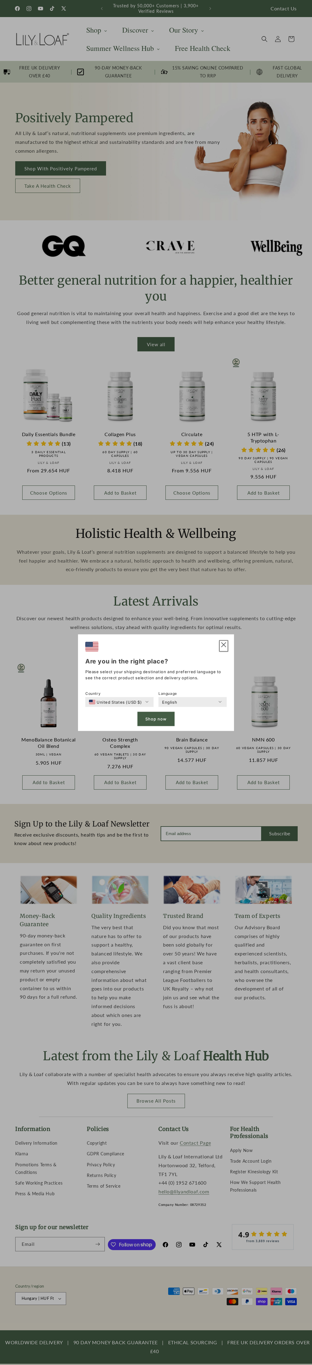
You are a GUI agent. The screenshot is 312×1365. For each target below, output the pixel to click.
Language (167, 693)
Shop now (156, 718)
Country (93, 693)
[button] (224, 646)
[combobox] (115, 702)
